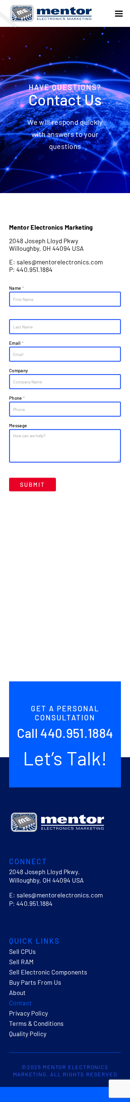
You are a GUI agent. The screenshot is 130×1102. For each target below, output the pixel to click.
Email (16, 343)
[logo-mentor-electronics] (51, 6)
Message (18, 425)
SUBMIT (32, 484)
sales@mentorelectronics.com (60, 262)
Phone (17, 398)
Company (18, 370)
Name (16, 288)
